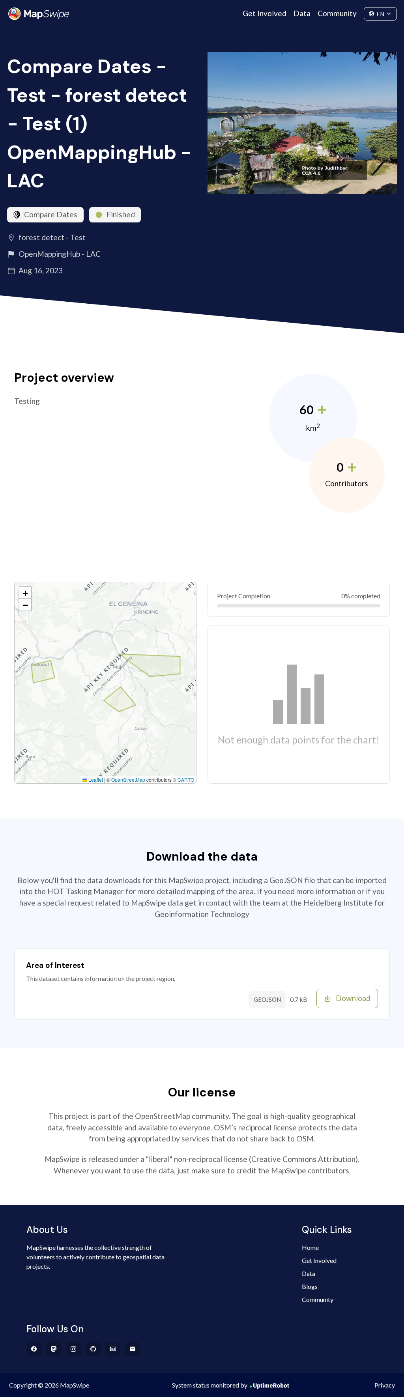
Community (337, 13)
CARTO (186, 779)
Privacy (384, 1385)
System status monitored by (209, 1385)
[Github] (93, 1349)
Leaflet (95, 779)
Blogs (310, 1286)
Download (353, 998)
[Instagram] (73, 1349)
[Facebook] (34, 1349)
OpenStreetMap (128, 779)
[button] (25, 593)
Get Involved (264, 13)
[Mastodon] (54, 1349)
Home (310, 1247)
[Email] (132, 1349)
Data (302, 13)
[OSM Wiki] (113, 1349)
